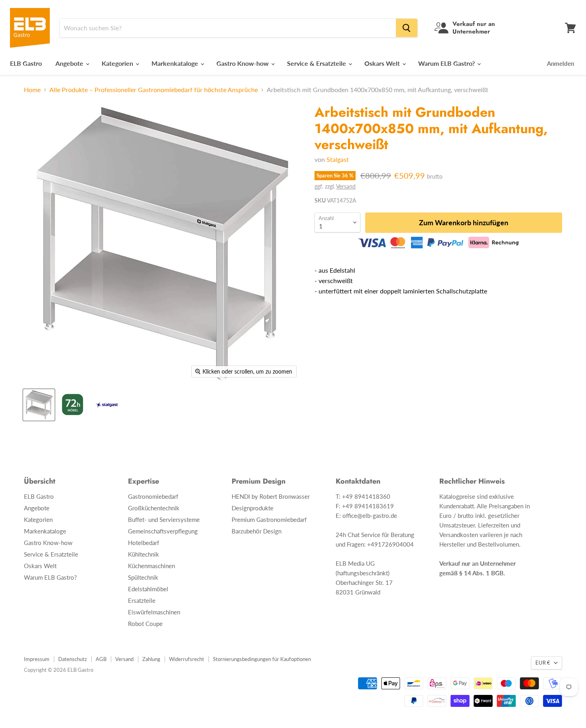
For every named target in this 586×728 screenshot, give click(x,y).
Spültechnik (143, 577)
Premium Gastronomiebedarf (269, 519)
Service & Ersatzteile (317, 63)
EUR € (542, 662)
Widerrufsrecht (186, 659)
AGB (101, 659)
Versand (346, 186)
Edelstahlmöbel (148, 588)
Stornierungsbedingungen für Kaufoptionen (262, 659)
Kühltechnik (143, 554)
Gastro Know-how (243, 63)
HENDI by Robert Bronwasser (271, 496)
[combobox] (228, 28)
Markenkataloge (175, 63)
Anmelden (560, 63)
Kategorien (118, 63)
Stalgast (337, 159)
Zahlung (151, 659)
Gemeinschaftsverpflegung (163, 531)
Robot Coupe (145, 623)
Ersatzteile (141, 600)
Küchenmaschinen (151, 565)
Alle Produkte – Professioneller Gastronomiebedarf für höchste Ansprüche (153, 89)
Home (32, 89)
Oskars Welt (382, 63)
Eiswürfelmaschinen (154, 612)
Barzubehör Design (256, 531)
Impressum (36, 659)
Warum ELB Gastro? (447, 63)
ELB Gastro (26, 63)
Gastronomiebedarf (153, 496)
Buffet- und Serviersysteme (164, 519)
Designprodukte (252, 508)
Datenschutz (72, 659)
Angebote (70, 63)
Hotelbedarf (143, 542)
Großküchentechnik (153, 508)
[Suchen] (406, 28)
